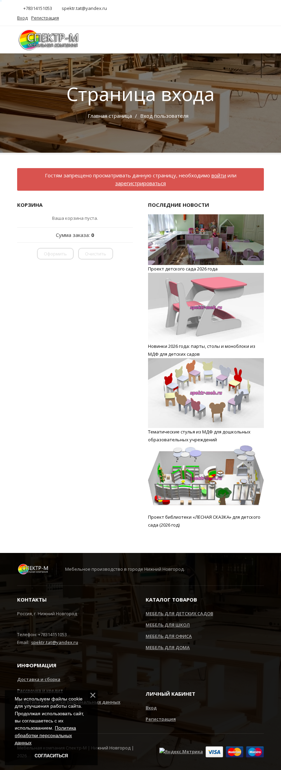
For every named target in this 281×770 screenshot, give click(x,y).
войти (218, 175)
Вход (151, 708)
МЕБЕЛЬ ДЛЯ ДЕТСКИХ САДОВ (179, 613)
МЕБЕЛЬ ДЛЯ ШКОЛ (168, 625)
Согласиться (51, 755)
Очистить (95, 254)
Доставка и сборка (38, 679)
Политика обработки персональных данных (45, 735)
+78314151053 (37, 8)
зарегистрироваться (140, 183)
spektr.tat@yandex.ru (84, 8)
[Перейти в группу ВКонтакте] (171, 670)
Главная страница (110, 115)
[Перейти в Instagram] (150, 670)
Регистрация (161, 719)
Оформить (55, 254)
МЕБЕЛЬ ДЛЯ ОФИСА (169, 636)
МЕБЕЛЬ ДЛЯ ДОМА (168, 647)
